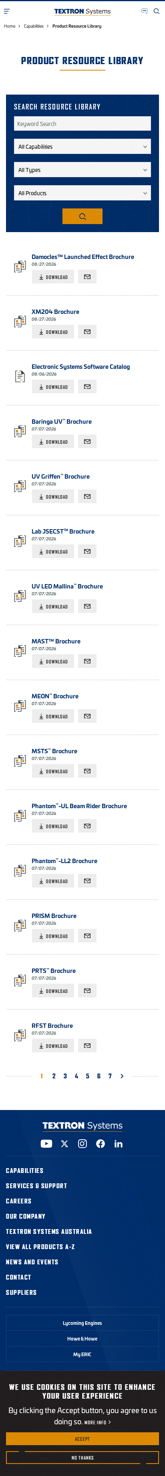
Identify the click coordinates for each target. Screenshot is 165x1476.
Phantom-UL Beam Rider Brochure (79, 805)
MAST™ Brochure (56, 641)
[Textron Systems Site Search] (157, 11)
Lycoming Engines (82, 1322)
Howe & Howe (82, 1338)
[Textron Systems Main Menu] (7, 11)
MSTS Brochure (54, 750)
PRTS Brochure (54, 970)
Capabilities (34, 26)
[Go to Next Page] (124, 1075)
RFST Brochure (52, 1025)
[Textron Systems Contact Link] (145, 11)
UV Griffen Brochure (61, 476)
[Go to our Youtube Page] (46, 1144)
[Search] (82, 216)
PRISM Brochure (54, 915)
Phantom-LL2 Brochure (64, 860)
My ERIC (82, 1354)
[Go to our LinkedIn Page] (119, 1144)
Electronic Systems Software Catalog (81, 366)
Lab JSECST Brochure (63, 531)
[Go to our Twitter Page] (64, 1144)
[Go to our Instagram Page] (82, 1144)
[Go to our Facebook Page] (101, 1144)
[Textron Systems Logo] (82, 12)
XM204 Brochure (55, 311)
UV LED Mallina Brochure (67, 586)
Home (9, 26)
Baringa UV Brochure (62, 421)
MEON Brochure (55, 695)
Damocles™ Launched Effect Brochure (83, 256)
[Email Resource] (87, 276)
